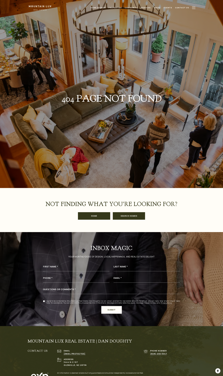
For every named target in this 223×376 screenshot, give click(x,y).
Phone (47, 278)
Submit (111, 310)
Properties (115, 8)
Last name (120, 266)
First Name (49, 266)
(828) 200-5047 (158, 353)
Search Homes (129, 216)
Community (131, 8)
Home (94, 216)
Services (146, 8)
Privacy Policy (166, 303)
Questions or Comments (58, 289)
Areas (157, 8)
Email (117, 278)
